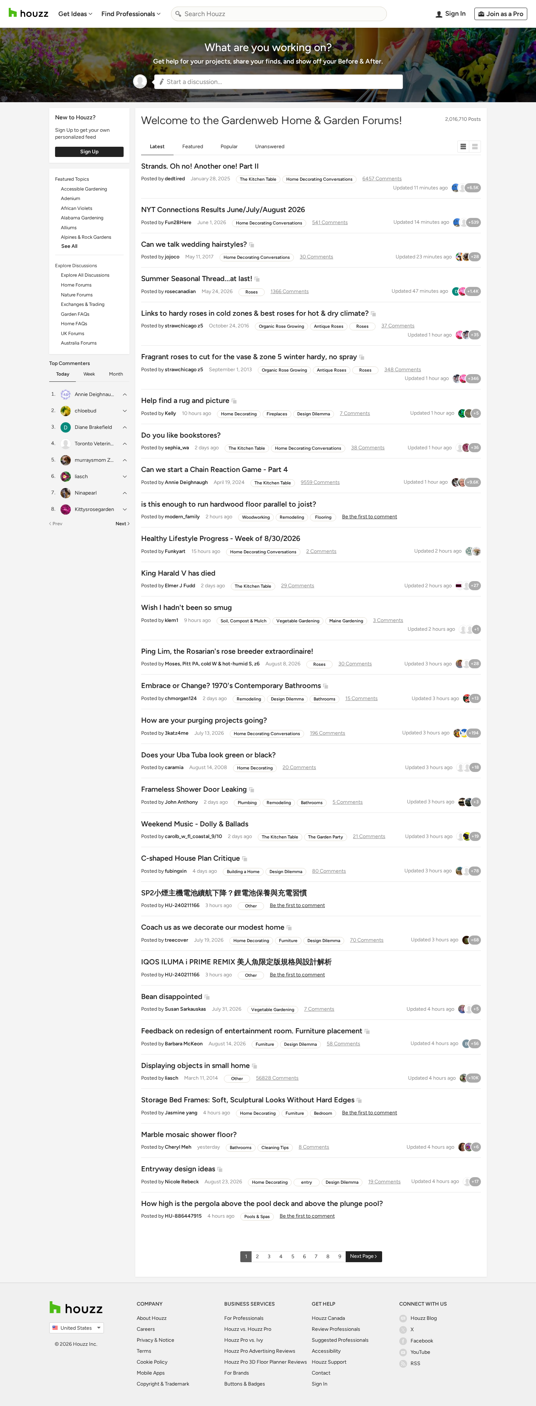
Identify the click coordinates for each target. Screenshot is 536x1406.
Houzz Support (329, 1362)
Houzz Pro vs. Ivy (243, 1340)
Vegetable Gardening (297, 620)
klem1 (171, 620)
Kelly (170, 413)
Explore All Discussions (85, 275)
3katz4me (177, 733)
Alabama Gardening (82, 217)
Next (121, 523)
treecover (176, 940)
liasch (171, 1078)
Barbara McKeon (184, 1044)
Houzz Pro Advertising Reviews (259, 1351)
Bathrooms (324, 699)
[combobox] (279, 14)
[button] (278, 81)
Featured (192, 146)
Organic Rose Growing (281, 326)
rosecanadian (180, 291)
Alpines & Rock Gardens (86, 237)
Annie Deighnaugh (186, 482)
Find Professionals (128, 14)
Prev (57, 523)
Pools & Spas (257, 1216)
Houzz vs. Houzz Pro (247, 1329)
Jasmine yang (181, 1113)
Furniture (288, 940)
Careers (146, 1329)
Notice (166, 1340)
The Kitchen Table (258, 179)
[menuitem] (75, 14)
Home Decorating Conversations (319, 179)
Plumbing (247, 802)
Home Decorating (239, 413)
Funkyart (175, 551)
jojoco (172, 257)
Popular (229, 146)
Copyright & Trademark (163, 1384)
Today (62, 374)
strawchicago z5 (184, 326)
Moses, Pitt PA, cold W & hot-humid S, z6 (212, 664)
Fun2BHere (178, 222)
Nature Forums (77, 294)
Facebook (422, 1341)
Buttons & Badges (244, 1384)
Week (89, 374)
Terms (144, 1351)
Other (251, 905)
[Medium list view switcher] (475, 147)
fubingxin (176, 871)
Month (116, 374)
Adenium (70, 198)
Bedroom (323, 1113)
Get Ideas (72, 14)
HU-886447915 (183, 1216)
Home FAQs (74, 323)
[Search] (178, 14)
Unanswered (269, 146)
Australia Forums (79, 343)
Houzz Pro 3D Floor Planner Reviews (265, 1362)
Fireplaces (277, 413)
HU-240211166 (182, 905)
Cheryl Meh (178, 1147)
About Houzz (152, 1318)
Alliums (69, 227)
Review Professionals (336, 1329)
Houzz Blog (424, 1318)
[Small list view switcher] (463, 147)
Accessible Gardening (84, 189)
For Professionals (244, 1318)
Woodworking (256, 517)
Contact (321, 1373)
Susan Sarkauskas (185, 1009)
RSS (415, 1363)
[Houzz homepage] (28, 12)
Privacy (145, 1340)
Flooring (323, 517)
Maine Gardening (346, 620)
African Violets (76, 208)
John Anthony (181, 802)
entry (306, 1182)
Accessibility (326, 1351)
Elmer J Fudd (180, 586)
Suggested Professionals (340, 1340)
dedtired (175, 179)
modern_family (182, 517)
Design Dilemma (313, 413)
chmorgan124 (181, 698)
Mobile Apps (151, 1373)
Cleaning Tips (275, 1147)
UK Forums (72, 333)
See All (69, 246)
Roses (251, 292)
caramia (174, 767)
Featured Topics (72, 179)
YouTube (420, 1352)
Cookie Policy (152, 1362)
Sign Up (89, 152)
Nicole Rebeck (182, 1182)
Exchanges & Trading (83, 304)
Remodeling (292, 517)
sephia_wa (177, 448)
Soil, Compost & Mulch (244, 620)
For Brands (236, 1373)
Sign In (319, 1384)
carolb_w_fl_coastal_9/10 (193, 836)
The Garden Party (325, 837)
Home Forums (76, 285)
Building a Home (243, 871)
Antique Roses (328, 326)
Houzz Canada (328, 1318)
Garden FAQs (75, 314)
